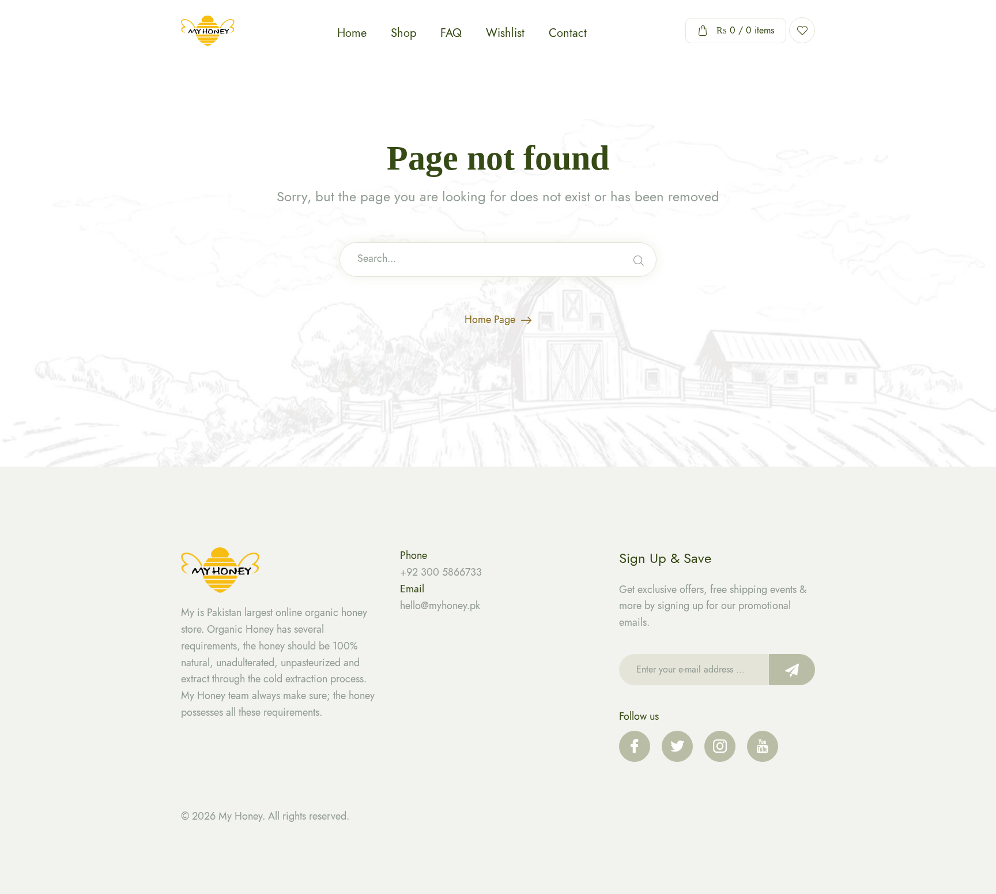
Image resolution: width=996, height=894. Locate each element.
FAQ (451, 33)
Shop (403, 33)
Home (352, 33)
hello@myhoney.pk (440, 605)
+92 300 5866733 (441, 572)
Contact (568, 33)
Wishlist (505, 33)
